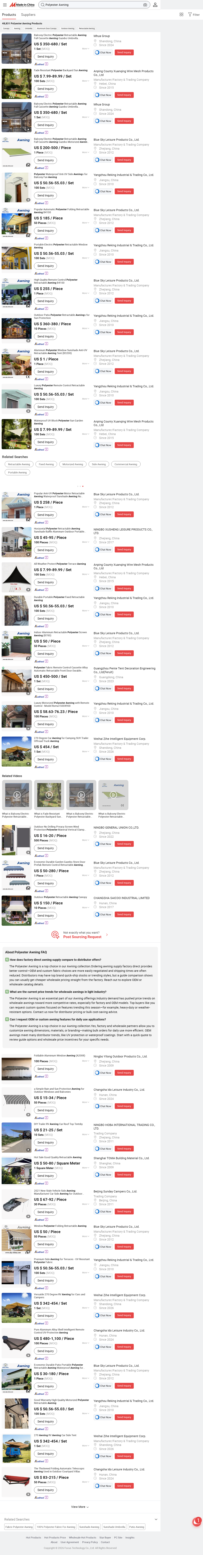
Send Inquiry (45, 56)
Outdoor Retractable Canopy (60, 897)
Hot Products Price (55, 1537)
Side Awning (14, 464)
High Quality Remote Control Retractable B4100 (55, 281)
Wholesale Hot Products (82, 1537)
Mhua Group (102, 36)
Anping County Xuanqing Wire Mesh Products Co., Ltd (124, 73)
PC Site (118, 1537)
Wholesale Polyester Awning (67, 464)
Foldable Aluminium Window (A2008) (59, 1055)
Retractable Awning (87, 28)
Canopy (6, 28)
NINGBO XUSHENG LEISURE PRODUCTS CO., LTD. (123, 531)
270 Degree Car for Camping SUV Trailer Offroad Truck (61, 740)
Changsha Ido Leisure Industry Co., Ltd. (119, 1090)
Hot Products (33, 1537)
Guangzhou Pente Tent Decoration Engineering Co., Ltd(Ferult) (124, 670)
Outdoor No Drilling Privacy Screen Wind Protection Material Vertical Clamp (59, 828)
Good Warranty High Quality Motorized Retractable (61, 1401)
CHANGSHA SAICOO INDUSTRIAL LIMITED (122, 898)
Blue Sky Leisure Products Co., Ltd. (116, 140)
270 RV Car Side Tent (55, 1435)
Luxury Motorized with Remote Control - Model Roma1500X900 (61, 704)
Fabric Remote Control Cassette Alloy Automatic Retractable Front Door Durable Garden (61, 669)
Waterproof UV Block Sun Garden (58, 422)
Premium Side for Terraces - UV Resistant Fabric (62, 1261)
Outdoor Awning (67, 28)
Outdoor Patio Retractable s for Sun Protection (62, 316)
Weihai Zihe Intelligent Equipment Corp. (120, 739)
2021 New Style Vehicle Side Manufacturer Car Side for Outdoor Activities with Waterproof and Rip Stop (62, 1192)
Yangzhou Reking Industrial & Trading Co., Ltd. (124, 175)
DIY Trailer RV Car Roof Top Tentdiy (58, 1124)
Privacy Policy (90, 1542)
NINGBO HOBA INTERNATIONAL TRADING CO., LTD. (124, 1126)
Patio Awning (136, 1527)
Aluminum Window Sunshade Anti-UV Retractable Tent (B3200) (60, 352)
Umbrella (28, 28)
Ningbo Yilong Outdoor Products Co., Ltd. (120, 1056)
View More (78, 1507)
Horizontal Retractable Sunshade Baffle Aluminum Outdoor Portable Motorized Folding (59, 530)
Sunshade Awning (89, 1527)
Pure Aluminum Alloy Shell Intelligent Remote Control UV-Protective (59, 1331)
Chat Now (105, 52)
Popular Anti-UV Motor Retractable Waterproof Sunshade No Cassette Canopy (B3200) (59, 495)
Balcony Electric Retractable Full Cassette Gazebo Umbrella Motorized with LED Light (60, 37)
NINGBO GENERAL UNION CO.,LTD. (116, 827)
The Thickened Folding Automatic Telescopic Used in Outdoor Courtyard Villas (59, 1470)
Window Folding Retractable (60, 1225)
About (54, 1542)
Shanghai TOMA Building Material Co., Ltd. (122, 1158)
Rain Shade (36, 464)
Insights (129, 1537)
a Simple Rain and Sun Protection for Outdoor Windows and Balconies (59, 1090)
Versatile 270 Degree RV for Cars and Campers (59, 1296)
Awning (17, 28)
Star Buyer (105, 1537)
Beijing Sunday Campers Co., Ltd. (115, 1191)
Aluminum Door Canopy (46, 28)
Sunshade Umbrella (114, 1527)
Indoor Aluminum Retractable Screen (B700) (60, 634)
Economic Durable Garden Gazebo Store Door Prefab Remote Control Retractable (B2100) (59, 863)
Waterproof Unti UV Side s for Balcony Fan (61, 176)
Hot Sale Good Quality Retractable (58, 1157)
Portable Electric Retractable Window (61, 246)
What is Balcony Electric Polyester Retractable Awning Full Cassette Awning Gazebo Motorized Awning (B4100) (113, 815)
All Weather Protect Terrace (60, 563)
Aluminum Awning (100, 464)
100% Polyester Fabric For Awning (56, 1527)
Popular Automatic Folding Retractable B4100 (61, 211)
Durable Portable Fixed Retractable (59, 599)
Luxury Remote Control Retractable (59, 387)
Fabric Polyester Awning (19, 1527)
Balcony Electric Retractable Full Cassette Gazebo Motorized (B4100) (61, 140)
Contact (105, 1542)
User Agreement (70, 1542)
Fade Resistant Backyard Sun (61, 70)
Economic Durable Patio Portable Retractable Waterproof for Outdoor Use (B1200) (58, 1366)
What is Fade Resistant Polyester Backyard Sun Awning (47, 815)
